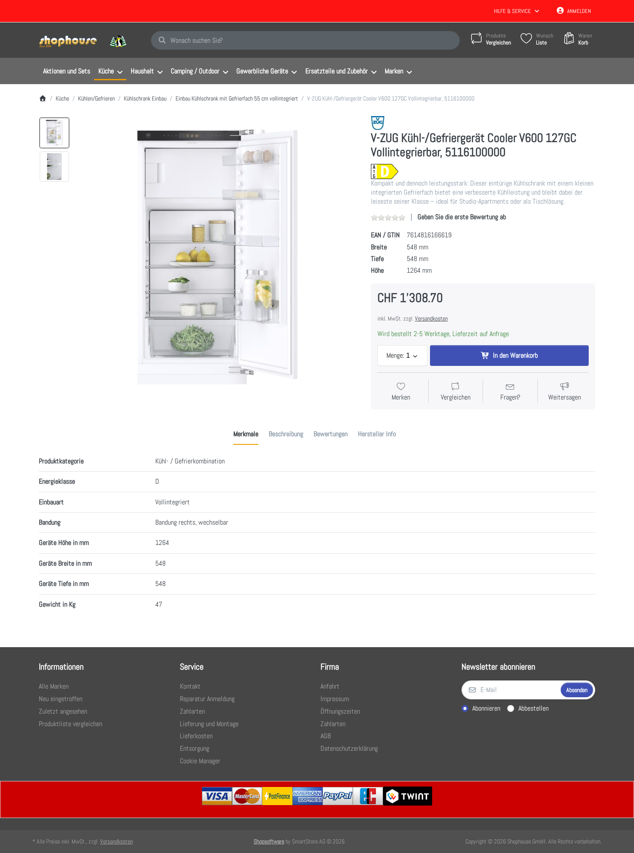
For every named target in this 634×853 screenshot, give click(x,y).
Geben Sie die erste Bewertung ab (461, 216)
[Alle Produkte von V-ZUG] (377, 122)
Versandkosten (431, 318)
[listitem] (217, 256)
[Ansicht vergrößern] (217, 256)
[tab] (245, 434)
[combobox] (305, 40)
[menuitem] (66, 71)
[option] (54, 133)
